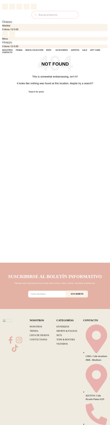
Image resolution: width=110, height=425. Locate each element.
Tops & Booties (65, 339)
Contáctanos (38, 339)
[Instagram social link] (12, 34)
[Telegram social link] (34, 6)
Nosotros (36, 326)
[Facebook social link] (5, 6)
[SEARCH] (79, 91)
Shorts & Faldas (66, 331)
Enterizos (62, 326)
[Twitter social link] (12, 6)
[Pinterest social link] (19, 6)
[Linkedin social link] (26, 6)
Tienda (34, 331)
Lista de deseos (39, 335)
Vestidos (62, 344)
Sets (59, 335)
